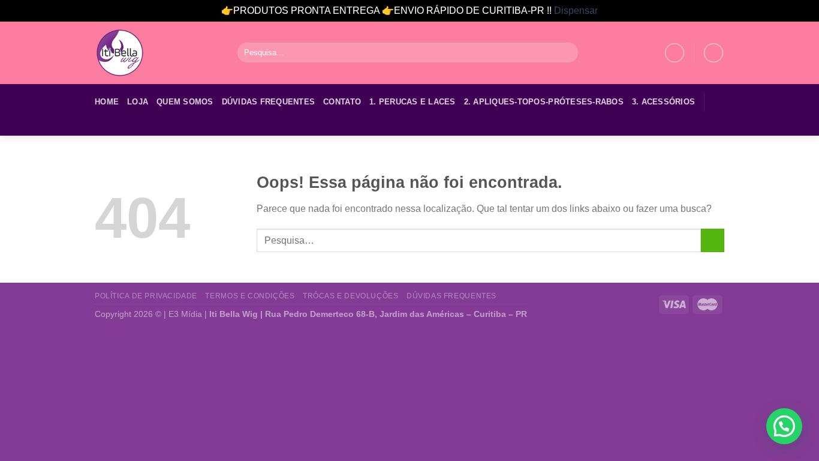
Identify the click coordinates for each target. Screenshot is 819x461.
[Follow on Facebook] (102, 127)
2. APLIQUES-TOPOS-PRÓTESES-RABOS (544, 101)
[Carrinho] (713, 52)
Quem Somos (184, 101)
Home (107, 101)
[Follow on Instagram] (118, 127)
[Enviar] (567, 53)
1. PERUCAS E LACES (412, 101)
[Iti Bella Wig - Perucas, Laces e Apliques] (157, 53)
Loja (137, 101)
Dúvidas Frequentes (268, 101)
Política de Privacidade (146, 296)
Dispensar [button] (576, 10)
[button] (784, 426)
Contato (342, 101)
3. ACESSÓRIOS (663, 101)
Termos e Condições (249, 296)
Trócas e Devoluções (351, 296)
